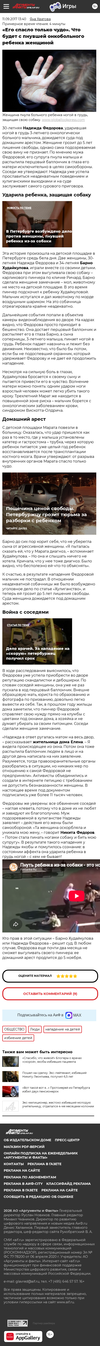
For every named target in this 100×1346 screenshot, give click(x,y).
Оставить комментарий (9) (50, 994)
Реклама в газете (44, 1164)
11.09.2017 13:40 (14, 19)
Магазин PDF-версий (24, 1147)
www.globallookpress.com (63, 120)
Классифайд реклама (68, 1184)
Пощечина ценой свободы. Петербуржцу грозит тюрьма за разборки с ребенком (46, 514)
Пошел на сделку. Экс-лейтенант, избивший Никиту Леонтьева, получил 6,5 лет (54, 1074)
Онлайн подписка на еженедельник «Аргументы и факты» (41, 1155)
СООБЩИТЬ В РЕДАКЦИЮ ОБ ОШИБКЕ (38, 1197)
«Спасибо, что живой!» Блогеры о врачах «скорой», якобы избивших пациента (52, 1059)
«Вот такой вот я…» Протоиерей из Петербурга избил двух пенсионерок (56, 1089)
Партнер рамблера (44, 1323)
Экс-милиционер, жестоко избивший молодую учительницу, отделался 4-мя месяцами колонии (58, 1104)
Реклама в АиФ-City (23, 1184)
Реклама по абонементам (30, 1177)
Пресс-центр (67, 1140)
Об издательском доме (27, 1140)
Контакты (14, 1164)
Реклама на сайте (22, 1170)
